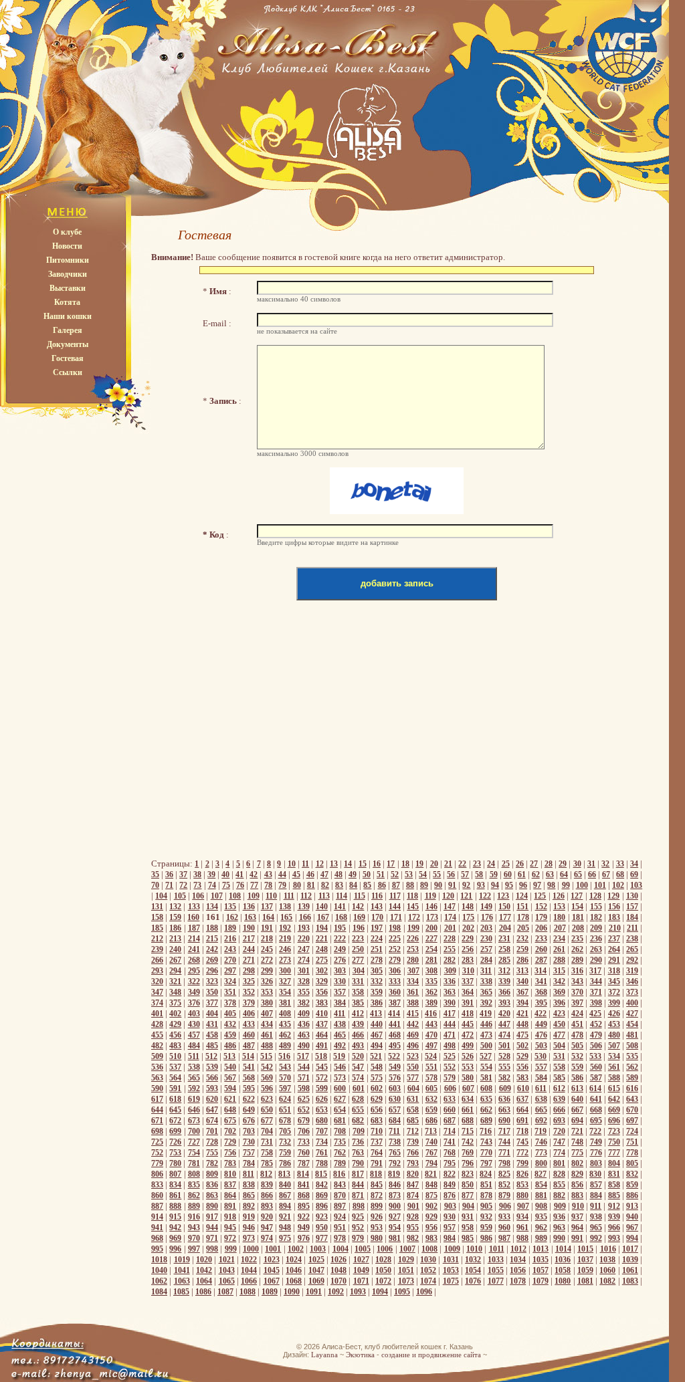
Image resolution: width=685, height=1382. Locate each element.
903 (450, 1206)
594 (230, 1088)
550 (413, 1067)
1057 (540, 1270)
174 (450, 917)
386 (377, 1003)
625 (304, 1099)
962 (541, 1227)
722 (595, 1131)
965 (596, 1227)
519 (339, 1056)
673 (194, 1120)
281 (431, 960)
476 (541, 1035)
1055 (496, 1270)
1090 (292, 1291)
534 (614, 1056)
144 (395, 906)
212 (157, 938)
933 (504, 1217)
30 (577, 864)
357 (340, 992)
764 (377, 1152)
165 (286, 917)
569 (267, 1077)
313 (522, 970)
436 (304, 1024)
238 (632, 938)
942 (175, 1227)
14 (348, 864)
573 (340, 1077)
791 (377, 1163)
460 (249, 1035)
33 (620, 864)
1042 (204, 1270)
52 (395, 874)
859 (632, 1184)
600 (340, 1088)
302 (322, 970)
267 (175, 960)
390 (450, 1003)
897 (340, 1206)
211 (632, 928)
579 (450, 1077)
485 (212, 1045)
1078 (518, 1281)
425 (595, 1013)
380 (267, 1003)
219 (285, 938)
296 (212, 970)
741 (450, 1142)
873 (395, 1195)
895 (304, 1206)
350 (212, 992)
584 (541, 1077)
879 (504, 1195)
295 (194, 970)
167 (323, 917)
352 (249, 992)
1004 (340, 1249)
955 (413, 1227)
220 (304, 938)
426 (614, 1013)
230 (486, 938)
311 (486, 970)
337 (468, 981)
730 (249, 1142)
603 (395, 1088)
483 (175, 1045)
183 (614, 917)
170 (377, 917)
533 (595, 1056)
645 (175, 1110)
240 (175, 949)
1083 (630, 1281)
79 (282, 885)
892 (249, 1206)
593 (212, 1088)
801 (559, 1163)
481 (632, 1035)
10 (292, 864)
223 (358, 938)
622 (249, 1099)
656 (377, 1110)
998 (212, 1249)
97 (537, 885)
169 (359, 917)
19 (419, 864)
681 (340, 1120)
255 (450, 949)
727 (194, 1142)
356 (322, 992)
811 (248, 1174)
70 (155, 885)
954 (395, 1227)
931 (468, 1217)
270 (230, 960)
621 (230, 1099)
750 (614, 1142)
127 (577, 896)
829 (577, 1174)
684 (395, 1120)
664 (522, 1110)
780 (175, 1163)
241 (194, 949)
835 (194, 1184)
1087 (225, 1291)
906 (505, 1206)
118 (412, 896)
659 (431, 1110)
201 (450, 928)
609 (505, 1088)
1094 (380, 1291)
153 (559, 906)
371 (596, 992)
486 (230, 1045)
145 (413, 906)
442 (413, 1024)
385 (358, 1003)
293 (157, 970)
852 (504, 1184)
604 (413, 1088)
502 (522, 1045)
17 (391, 864)
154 (577, 906)
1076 (473, 1281)
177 (505, 917)
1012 (518, 1249)
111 (289, 896)
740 (431, 1142)
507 (614, 1045)
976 (304, 1238)
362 (431, 992)
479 (596, 1035)
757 (249, 1152)
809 (212, 1174)
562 (632, 1067)
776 (596, 1152)
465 (340, 1035)
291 (614, 960)
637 (522, 1099)
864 (230, 1195)
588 (614, 1077)
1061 (630, 1270)
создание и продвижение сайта (431, 1355)
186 (175, 928)
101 (600, 885)
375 (175, 1003)
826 (522, 1174)
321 (175, 981)
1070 (338, 1281)
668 (596, 1110)
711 (394, 1131)
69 (634, 874)
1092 (336, 1291)
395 (541, 1003)
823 (468, 1174)
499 (468, 1045)
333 (395, 981)
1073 (406, 1281)
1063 (182, 1281)
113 (324, 896)
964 (577, 1227)
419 (486, 1013)
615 (614, 1088)
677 (267, 1120)
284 (486, 960)
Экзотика (360, 1355)
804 (614, 1163)
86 (382, 885)
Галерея (67, 330)
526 (468, 1056)
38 (197, 874)
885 (614, 1195)
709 (359, 1131)
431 (212, 1024)
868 (304, 1195)
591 (175, 1088)
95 (509, 885)
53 (409, 874)
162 (232, 917)
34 (634, 864)
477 (559, 1035)
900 (395, 1206)
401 (157, 1013)
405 (230, 1013)
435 (285, 1024)
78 (268, 885)
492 (340, 1045)
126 (559, 896)
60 (508, 874)
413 (376, 1013)
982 (413, 1238)
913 (632, 1206)
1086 (203, 1291)
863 (212, 1195)
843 (340, 1184)
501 (504, 1045)
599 (322, 1088)
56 (451, 874)
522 (394, 1056)
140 (322, 906)
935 (541, 1217)
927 (395, 1217)
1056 (518, 1270)
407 (267, 1013)
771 (504, 1152)
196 (359, 928)
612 (559, 1088)
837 (230, 1184)
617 (157, 1099)
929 (431, 1217)
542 (267, 1067)
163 (250, 917)
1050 (383, 1270)
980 (377, 1238)
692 (541, 1120)
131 (157, 906)
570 (285, 1077)
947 (267, 1227)
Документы (67, 344)
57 (465, 874)
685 (413, 1120)
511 (193, 1056)
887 (157, 1206)
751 (632, 1142)
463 (304, 1035)
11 (305, 864)
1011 (496, 1249)
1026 (338, 1259)
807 (175, 1174)
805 (632, 1163)
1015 (585, 1249)
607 (468, 1088)
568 (249, 1077)
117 (395, 896)
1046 (294, 1270)
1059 (585, 1270)
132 (175, 906)
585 (559, 1077)
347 (157, 992)
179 (541, 917)
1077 (496, 1281)
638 (541, 1099)
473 (486, 1035)
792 (395, 1163)
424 (577, 1013)
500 (486, 1045)
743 (486, 1142)
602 (377, 1088)
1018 (159, 1259)
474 (504, 1035)
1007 (407, 1249)
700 (194, 1131)
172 (414, 917)
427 (632, 1013)
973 (249, 1238)
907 (523, 1206)
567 (230, 1077)
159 (175, 917)
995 (157, 1249)
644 (157, 1110)
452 (596, 1024)
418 (468, 1013)
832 (632, 1174)
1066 (249, 1281)
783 (230, 1163)
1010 (474, 1249)
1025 (316, 1259)
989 (541, 1238)
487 (249, 1045)
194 (322, 928)
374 (157, 1003)
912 (614, 1206)
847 (413, 1184)
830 (595, 1174)
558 (559, 1067)
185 (157, 928)
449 (541, 1024)
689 (486, 1120)
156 (614, 906)
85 (367, 885)
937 (577, 1217)
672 (175, 1120)
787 (304, 1163)
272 (267, 960)
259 (522, 949)
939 (614, 1217)
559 (577, 1067)
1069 (316, 1281)
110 (271, 896)
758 (267, 1152)
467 (377, 1035)
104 (161, 896)
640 (577, 1099)
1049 (361, 1270)
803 (596, 1163)
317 (595, 970)
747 (559, 1142)
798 (504, 1163)
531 (559, 1056)
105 (180, 896)
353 (267, 992)
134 (212, 906)
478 (577, 1035)
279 (395, 960)
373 (632, 992)
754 (194, 1152)
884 (596, 1195)
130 (632, 896)
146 (431, 906)
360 (395, 992)
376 (194, 1003)
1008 (429, 1249)
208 (578, 928)
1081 (585, 1281)
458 (212, 1035)
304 (359, 970)
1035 (540, 1259)
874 (413, 1195)
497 (431, 1045)
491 (322, 1045)
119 (430, 896)
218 (267, 938)
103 (636, 885)
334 (413, 981)
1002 (296, 1249)
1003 (318, 1249)
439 (358, 1024)
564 (175, 1077)
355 (304, 992)
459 (230, 1035)
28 (549, 864)
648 (230, 1110)
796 (468, 1163)
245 (267, 949)
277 (358, 960)
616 (632, 1088)
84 (353, 885)
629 (377, 1099)
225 (395, 938)
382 (304, 1003)
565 (194, 1077)
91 (452, 885)
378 (230, 1003)
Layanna (324, 1355)
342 (559, 981)
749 (596, 1142)
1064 (204, 1281)
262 (577, 949)
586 (577, 1077)
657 (395, 1110)
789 (340, 1163)
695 (596, 1120)
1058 (563, 1270)
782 (212, 1163)
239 (157, 949)
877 (468, 1195)
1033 (496, 1259)
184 (632, 917)
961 (522, 1227)
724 (632, 1131)
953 (377, 1227)
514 (248, 1056)
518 (321, 1056)
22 (462, 864)
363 (450, 992)
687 (450, 1120)
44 (282, 874)
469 (413, 1035)
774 (559, 1152)
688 (468, 1120)
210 (615, 928)
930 (450, 1217)
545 (322, 1067)
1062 (159, 1281)
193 (304, 928)
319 (632, 970)
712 (413, 1131)
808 (194, 1174)
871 (358, 1195)
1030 (428, 1259)
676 (249, 1120)
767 (431, 1152)
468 (395, 1035)
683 (377, 1120)
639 (559, 1099)
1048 (338, 1270)
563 (157, 1077)
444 (450, 1024)
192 (285, 928)
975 (285, 1238)
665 (541, 1110)
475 (522, 1035)
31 (591, 864)
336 (450, 981)
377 (212, 1003)
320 (157, 981)
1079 (540, 1281)
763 (358, 1152)
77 (254, 885)
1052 (428, 1270)
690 (504, 1120)
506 (596, 1045)
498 (450, 1045)
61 (522, 874)
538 (194, 1067)
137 (267, 906)
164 (268, 917)
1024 (294, 1259)
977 (322, 1238)
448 (522, 1024)
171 (396, 917)
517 (303, 1056)
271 (249, 960)
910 (578, 1206)
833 (157, 1184)
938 (596, 1217)
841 (304, 1184)
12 (320, 864)
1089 (270, 1291)
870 (340, 1195)
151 (522, 906)
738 (395, 1142)
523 (413, 1056)
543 (285, 1067)
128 (595, 896)
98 (551, 885)
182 (596, 917)
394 (522, 1003)
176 (487, 917)
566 (212, 1077)
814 (303, 1174)
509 (157, 1056)
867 (285, 1195)
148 (468, 906)
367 (522, 992)
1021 (227, 1259)
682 (358, 1120)
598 (304, 1088)
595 (249, 1088)
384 (340, 1003)
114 (341, 896)
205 (523, 928)
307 (413, 970)
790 (358, 1163)
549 (395, 1067)
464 (322, 1035)
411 (339, 1013)
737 (377, 1142)
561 (614, 1067)
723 (614, 1131)
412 (358, 1013)
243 (230, 949)
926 (377, 1217)
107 (217, 896)
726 (175, 1142)
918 (230, 1217)
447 (504, 1024)
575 (377, 1077)
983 (431, 1238)
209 (596, 928)
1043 (227, 1270)
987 (504, 1238)
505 (577, 1045)
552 (450, 1067)
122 (485, 896)
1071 (361, 1281)
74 (212, 885)
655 (358, 1110)
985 (468, 1238)
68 (620, 874)
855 (559, 1184)
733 (304, 1142)
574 (358, 1077)
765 (395, 1152)
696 (614, 1120)
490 (304, 1045)
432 (230, 1024)
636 (504, 1099)
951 (340, 1227)
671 (157, 1120)
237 (614, 938)
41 (239, 874)
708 (340, 1131)
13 (334, 864)
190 (249, 928)
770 (486, 1152)
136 (249, 906)
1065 (227, 1281)
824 (486, 1174)
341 (541, 981)
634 (468, 1099)
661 (468, 1110)
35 (155, 874)
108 (235, 896)
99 (566, 885)
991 (577, 1238)
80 (297, 885)
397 (577, 1003)
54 (423, 874)
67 (606, 874)
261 (559, 949)
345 (614, 981)
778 (632, 1152)
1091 (314, 1291)
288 (559, 960)
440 (377, 1024)
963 (559, 1227)
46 (310, 874)
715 (468, 1131)
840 (285, 1184)
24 (491, 864)
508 (632, 1045)
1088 (247, 1291)
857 (596, 1184)
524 (431, 1056)
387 (395, 1003)
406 (249, 1013)
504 (559, 1045)
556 (522, 1067)
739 (413, 1142)
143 (377, 906)
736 (358, 1142)
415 (413, 1013)
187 (194, 928)
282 (450, 960)
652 (304, 1110)
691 (522, 1120)
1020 (204, 1259)
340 (522, 981)
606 (450, 1088)
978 (340, 1238)
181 (578, 917)
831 (614, 1174)
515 (266, 1056)
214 (194, 938)
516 (284, 1056)
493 (358, 1045)
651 (285, 1110)
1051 (406, 1270)
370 (577, 992)
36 (169, 874)
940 (632, 1217)
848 (431, 1184)
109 (254, 896)
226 (413, 938)
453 (614, 1024)
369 (559, 992)
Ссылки (67, 372)
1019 (182, 1259)
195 (340, 928)
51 (381, 874)
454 (632, 1024)
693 (559, 1120)
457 (194, 1035)
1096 (424, 1291)
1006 (385, 1249)
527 (486, 1056)
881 (541, 1195)
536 (157, 1067)
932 (486, 1217)
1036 (563, 1259)
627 (340, 1099)
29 (563, 864)
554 (486, 1067)
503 (541, 1045)
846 (395, 1184)
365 (486, 992)
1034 (518, 1259)
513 (229, 1056)
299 (267, 970)
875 (431, 1195)
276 (340, 960)
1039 (630, 1259)
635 (486, 1099)
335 (431, 981)
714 (450, 1131)
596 (267, 1088)
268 (194, 960)
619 (194, 1099)
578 (431, 1077)
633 (450, 1099)
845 (377, 1184)
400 (632, 1003)
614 (595, 1088)
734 (322, 1142)
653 (322, 1110)
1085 (181, 1291)
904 (468, 1206)
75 (226, 885)
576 (395, 1077)
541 (249, 1067)
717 (504, 1131)
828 (559, 1174)
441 (395, 1024)
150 (504, 906)
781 (194, 1163)
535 (632, 1056)
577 (413, 1077)
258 (504, 949)
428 (157, 1024)
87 (396, 885)
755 (212, 1152)
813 (284, 1174)
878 (486, 1195)
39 (211, 874)
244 (249, 949)
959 (486, 1227)
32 (605, 864)
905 (486, 1206)
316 (577, 970)
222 (340, 938)
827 (540, 1174)
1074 (428, 1281)
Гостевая (68, 358)
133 (194, 906)
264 (614, 949)
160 (193, 917)
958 (468, 1227)
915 (175, 1217)
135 (230, 906)
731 (267, 1142)
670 (632, 1110)
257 (486, 949)
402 (175, 1013)
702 (230, 1131)
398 (596, 1003)
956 (431, 1227)
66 (592, 874)
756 (230, 1152)
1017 (630, 1249)
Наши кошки (67, 316)
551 (431, 1067)
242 (212, 949)
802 (577, 1163)
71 (169, 885)
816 (339, 1174)
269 (212, 960)
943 (194, 1227)
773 (541, 1152)
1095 (402, 1291)
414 (394, 1013)
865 (249, 1195)
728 (212, 1142)
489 (285, 1045)
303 (340, 970)
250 (358, 949)
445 (468, 1024)
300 (285, 970)
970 (194, 1238)
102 (618, 885)
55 (437, 874)
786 (285, 1163)
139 (304, 906)
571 (304, 1077)
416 (431, 1013)
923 (322, 1217)
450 (559, 1024)
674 (212, 1120)
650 (267, 1110)
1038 (607, 1259)
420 (504, 1013)
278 (377, 960)
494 (377, 1045)
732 (285, 1142)
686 (431, 1120)
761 (322, 1152)
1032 (473, 1259)
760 (304, 1152)
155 (596, 906)
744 (504, 1142)
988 (522, 1238)
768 (450, 1152)
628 (358, 1099)
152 (541, 906)
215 (212, 938)
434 (267, 1024)
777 (614, 1152)
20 (434, 864)
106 (198, 896)
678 (285, 1120)
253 (413, 949)
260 (541, 949)
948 (285, 1227)
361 (413, 992)
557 (541, 1067)
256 (468, 949)
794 (431, 1163)
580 (468, 1077)
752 (157, 1152)
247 (304, 949)
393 (504, 1003)
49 (353, 874)
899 (377, 1206)
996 (175, 1249)
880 (522, 1195)
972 (230, 1238)
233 (541, 938)
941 (157, 1227)
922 (304, 1217)
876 (450, 1195)
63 (550, 874)
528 (504, 1056)
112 (306, 896)
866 (267, 1195)
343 (577, 981)
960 (504, 1227)
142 (358, 906)
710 (377, 1131)
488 (267, 1045)
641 (596, 1099)
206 (541, 928)
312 (504, 970)
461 (267, 1035)
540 (230, 1067)
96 (523, 885)
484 (194, 1045)
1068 (294, 1281)
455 (157, 1035)
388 (413, 1003)
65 (578, 874)
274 (304, 960)
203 (486, 928)
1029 (406, 1259)
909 (560, 1206)
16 (377, 864)
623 (267, 1099)
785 (267, 1163)
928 (413, 1217)
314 (540, 970)
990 (559, 1238)
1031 (451, 1259)
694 (577, 1120)
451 (577, 1024)
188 (212, 928)
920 (267, 1217)
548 (377, 1067)
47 (324, 874)
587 (596, 1077)
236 (596, 938)
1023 (272, 1259)
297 (230, 970)
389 (431, 1003)
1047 (316, 1270)
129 (613, 896)
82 (325, 885)
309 (450, 970)
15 (363, 864)
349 (194, 992)
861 (175, 1195)
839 (267, 1184)
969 (175, 1238)
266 (157, 960)
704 (267, 1131)
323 (212, 981)
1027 (361, 1259)
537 (175, 1067)
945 (230, 1227)
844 (358, 1184)
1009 (452, 1249)
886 (632, 1195)
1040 (159, 1270)
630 (395, 1099)
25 (506, 864)
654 (340, 1110)
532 (577, 1056)
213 (175, 938)
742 (468, 1142)
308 (431, 970)
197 (377, 928)
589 (632, 1077)
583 (522, 1077)
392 (486, 1003)
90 (438, 885)
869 (322, 1195)
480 (614, 1035)
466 (358, 1035)
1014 (563, 1249)
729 (230, 1142)
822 (450, 1174)
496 (413, 1045)
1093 (358, 1291)
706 (304, 1131)
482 (157, 1045)
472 (468, 1035)
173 (432, 917)
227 (431, 938)
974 (267, 1238)
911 (595, 1206)
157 (632, 906)
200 (431, 928)
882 (559, 1195)
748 (577, 1142)
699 (175, 1131)
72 (183, 885)
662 (486, 1110)
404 (212, 1013)
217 (249, 938)
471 (450, 1035)
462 (285, 1035)
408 (285, 1013)
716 (486, 1131)
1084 (159, 1291)
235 (577, 938)
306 (395, 970)
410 (322, 1013)
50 (367, 874)
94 (495, 885)
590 (157, 1088)
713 (431, 1131)
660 (450, 1110)
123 (503, 896)
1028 (383, 1259)
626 (322, 1099)
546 (340, 1067)
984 (450, 1238)
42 (254, 874)
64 (564, 874)
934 (522, 1217)
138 (285, 906)
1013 (540, 1249)
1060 (607, 1270)
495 (395, 1045)
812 (266, 1174)
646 (194, 1110)
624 (285, 1099)
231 (504, 938)
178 (523, 917)
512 (211, 1056)
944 (212, 1227)
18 (405, 864)
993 (614, 1238)
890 (212, 1206)
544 (304, 1067)
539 (212, 1067)
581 (486, 1077)
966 (614, 1227)
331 (358, 981)
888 (175, 1206)
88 (410, 885)
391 (468, 1003)
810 (230, 1174)
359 (377, 992)
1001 (273, 1249)
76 (240, 885)
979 (358, 1238)
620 (212, 1099)
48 (338, 874)
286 (522, 960)
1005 (363, 1249)
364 (468, 992)
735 (340, 1142)
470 (431, 1035)
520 (358, 1056)
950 (322, 1227)
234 (559, 938)
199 (413, 928)
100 (582, 885)
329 (322, 981)
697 (632, 1120)
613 (577, 1088)
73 (197, 885)
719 (540, 1131)
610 (523, 1088)
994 (632, 1238)
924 (340, 1217)
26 (520, 864)
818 (376, 1174)
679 (304, 1120)
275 (322, 960)
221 (322, 938)
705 (285, 1131)
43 (268, 874)
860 (157, 1195)
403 (194, 1013)
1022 (249, 1259)
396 (559, 1003)
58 (479, 874)
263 (596, 949)
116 (377, 896)
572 (322, 1077)
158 (157, 917)
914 (157, 1217)
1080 (563, 1281)
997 (194, 1249)
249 (340, 949)
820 (413, 1174)
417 (450, 1013)
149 (486, 906)
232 (522, 938)
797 (486, 1163)
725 (157, 1142)
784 (249, 1163)
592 (194, 1088)
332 (377, 981)
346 (632, 981)
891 (230, 1206)
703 (249, 1131)
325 (249, 981)
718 (522, 1131)
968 (157, 1238)
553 (468, 1067)
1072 (383, 1281)
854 (541, 1184)
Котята (67, 302)
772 (522, 1152)
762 (340, 1152)
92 (466, 885)
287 (541, 960)
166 (305, 917)
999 (231, 1249)
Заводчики (67, 274)
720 (559, 1131)
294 (175, 970)
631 (413, 1099)
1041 (182, 1270)
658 (413, 1110)
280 (413, 960)
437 (322, 1024)
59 (494, 874)
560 (596, 1067)
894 (285, 1206)
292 (632, 960)
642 (614, 1099)
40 (225, 874)
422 (540, 1013)
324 (230, 981)
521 (376, 1056)
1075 (451, 1281)
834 (175, 1184)
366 (504, 992)
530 (540, 1056)
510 (175, 1056)
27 (534, 864)
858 (614, 1184)
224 (377, 938)
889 (194, 1206)
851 (486, 1184)
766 (413, 1152)
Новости (67, 246)
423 (559, 1013)
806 (157, 1174)
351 (230, 992)
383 (322, 1003)
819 (394, 1174)
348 (175, 992)
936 (559, 1217)
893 (267, 1206)
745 (522, 1142)
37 (183, 874)
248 (322, 949)
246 (285, 949)
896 (322, 1206)
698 (157, 1131)
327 (285, 981)
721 (577, 1131)
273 (285, 960)
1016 (608, 1249)
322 (194, 981)
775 (577, 1152)
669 (614, 1110)
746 (541, 1142)
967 (632, 1227)
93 (481, 885)
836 (212, 1184)
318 (614, 970)
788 (322, 1163)
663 (504, 1110)
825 (504, 1174)
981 (395, 1238)
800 (541, 1163)
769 (468, 1152)
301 (304, 970)
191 (267, 928)
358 (358, 992)
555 (504, 1067)
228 (450, 938)
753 (175, 1152)
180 (559, 917)
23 (477, 864)
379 (249, 1003)
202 (468, 928)
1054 (473, 1270)
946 (249, 1227)
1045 (272, 1270)
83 (339, 885)
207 (560, 928)
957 (450, 1227)
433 (249, 1024)
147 (450, 906)
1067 (272, 1281)
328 (304, 981)
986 (486, 1238)
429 (175, 1024)
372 (614, 992)
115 (359, 896)
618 (175, 1099)
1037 (585, 1259)
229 (468, 938)
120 (448, 896)
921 (285, 1217)
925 (358, 1217)
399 (614, 1003)
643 (632, 1099)
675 (230, 1120)
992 (596, 1238)
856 (577, 1184)
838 (249, 1184)
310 (468, 970)
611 (541, 1088)
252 (395, 949)
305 (377, 970)
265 (632, 949)
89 (424, 885)
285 (504, 960)
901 (413, 1206)
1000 (251, 1249)
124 (522, 896)
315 (559, 970)
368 (541, 992)
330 (340, 981)
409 (304, 1013)
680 (322, 1120)
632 (431, 1099)
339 (504, 981)
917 (212, 1217)
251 (377, 949)
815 (321, 1174)
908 (541, 1206)
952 (358, 1227)
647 (212, 1110)
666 (559, 1110)
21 (448, 864)
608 (486, 1088)
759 (285, 1152)
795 (450, 1163)
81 (311, 885)
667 (577, 1110)
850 (468, 1184)
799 (522, 1163)
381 (285, 1003)
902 (431, 1206)
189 (230, 928)
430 (194, 1024)
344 (596, 981)
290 (596, 960)
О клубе (67, 232)
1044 (249, 1270)
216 (230, 938)
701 (212, 1131)
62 (536, 874)
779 (157, 1163)
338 (486, 981)
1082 (607, 1281)
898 (359, 1206)
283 (468, 960)
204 (505, 928)
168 (341, 917)
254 (431, 949)
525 (450, 1056)
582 (504, 1077)
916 (194, 1217)
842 (322, 1184)
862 (194, 1195)
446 (486, 1024)
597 (285, 1088)
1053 (451, 1270)
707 (322, 1131)
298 (249, 970)
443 (431, 1024)
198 (395, 928)
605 (431, 1088)
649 (249, 1110)
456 (175, 1035)
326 (267, 981)
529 (522, 1056)
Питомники (67, 260)
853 (522, 1184)
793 (413, 1163)
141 (340, 906)
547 (358, 1067)
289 (577, 960)
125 (540, 896)
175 (468, 917)
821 (431, 1174)
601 (359, 1088)
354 (285, 992)
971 (212, 1238)
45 (296, 874)
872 (377, 1195)
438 (340, 1024)
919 (249, 1217)
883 (577, 1195)
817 (358, 1174)
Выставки (68, 288)
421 (522, 1013)
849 (450, 1184)
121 (466, 896)
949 (304, 1227)
